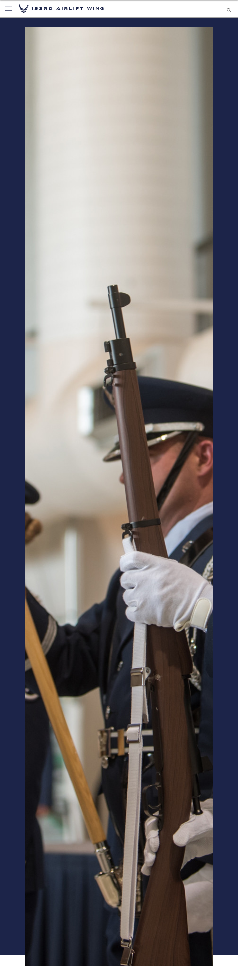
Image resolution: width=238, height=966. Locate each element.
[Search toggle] (230, 8)
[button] (7, 8)
